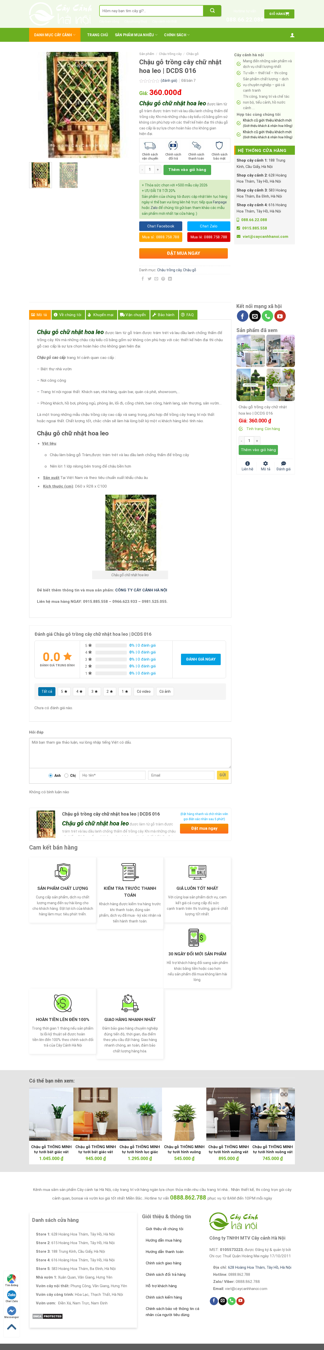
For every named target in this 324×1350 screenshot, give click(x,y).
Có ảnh (165, 691)
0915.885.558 (254, 228)
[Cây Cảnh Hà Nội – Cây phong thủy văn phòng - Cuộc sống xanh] (60, 14)
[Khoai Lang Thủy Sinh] (280, 384)
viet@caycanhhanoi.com (265, 236)
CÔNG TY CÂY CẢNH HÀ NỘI (141, 590)
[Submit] (212, 10)
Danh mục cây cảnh (53, 35)
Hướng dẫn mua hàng (163, 1240)
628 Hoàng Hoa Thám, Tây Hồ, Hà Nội (259, 1267)
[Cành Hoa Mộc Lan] (280, 350)
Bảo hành (166, 315)
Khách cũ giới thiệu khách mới (267, 122)
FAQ (190, 315)
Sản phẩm (146, 54)
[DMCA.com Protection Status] (47, 1316)
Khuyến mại (103, 315)
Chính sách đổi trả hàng (166, 1274)
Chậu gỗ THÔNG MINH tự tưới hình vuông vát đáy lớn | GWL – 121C (228, 1152)
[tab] (40, 315)
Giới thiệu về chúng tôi (164, 1229)
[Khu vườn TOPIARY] (250, 384)
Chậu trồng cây (170, 54)
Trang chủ (97, 35)
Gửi (222, 775)
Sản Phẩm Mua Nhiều (134, 35)
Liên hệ (247, 468)
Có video (144, 691)
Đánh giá (283, 468)
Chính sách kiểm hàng (164, 1297)
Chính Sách (175, 35)
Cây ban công (109, 21)
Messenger (11, 1317)
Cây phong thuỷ (135, 21)
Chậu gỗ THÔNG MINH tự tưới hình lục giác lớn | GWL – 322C (139, 1152)
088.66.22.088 (245, 19)
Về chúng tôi (70, 315)
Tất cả (47, 691)
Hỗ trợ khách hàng (161, 1286)
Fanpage (220, 202)
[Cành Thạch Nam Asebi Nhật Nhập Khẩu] (250, 350)
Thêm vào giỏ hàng (187, 169)
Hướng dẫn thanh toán (165, 1251)
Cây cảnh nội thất (164, 21)
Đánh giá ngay (201, 659)
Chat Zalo (12, 1301)
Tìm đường (11, 1285)
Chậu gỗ (192, 54)
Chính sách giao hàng (163, 1263)
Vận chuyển (136, 315)
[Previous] (37, 105)
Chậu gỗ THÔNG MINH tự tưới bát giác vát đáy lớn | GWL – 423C (51, 1152)
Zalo (154, 208)
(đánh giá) (169, 81)
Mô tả (42, 315)
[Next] (126, 105)
